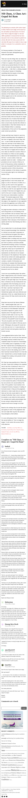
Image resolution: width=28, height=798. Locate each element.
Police (2, 775)
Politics (6, 775)
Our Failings (8, 741)
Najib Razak (8, 773)
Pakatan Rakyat (16, 773)
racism (10, 775)
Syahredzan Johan (13, 777)
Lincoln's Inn (12, 431)
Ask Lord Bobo (6, 755)
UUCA (11, 779)
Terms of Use (4, 794)
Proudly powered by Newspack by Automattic (10, 792)
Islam (23, 767)
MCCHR (3, 773)
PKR (25, 773)
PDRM (22, 773)
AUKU (12, 755)
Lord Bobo (8, 19)
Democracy (12, 760)
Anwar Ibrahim (21, 753)
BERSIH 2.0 (21, 758)
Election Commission (14, 762)
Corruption (6, 760)
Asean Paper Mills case (17, 427)
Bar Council (18, 755)
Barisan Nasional (7, 758)
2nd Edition (9, 427)
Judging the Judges (5, 431)
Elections (21, 762)
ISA (21, 767)
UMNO (19, 777)
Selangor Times (5, 777)
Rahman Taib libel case (6, 434)
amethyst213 (10, 650)
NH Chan (17, 431)
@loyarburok (15, 753)
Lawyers (3, 770)
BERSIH (16, 758)
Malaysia (15, 770)
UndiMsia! (5, 779)
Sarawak (24, 775)
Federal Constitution (8, 765)
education (9, 762)
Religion (21, 775)
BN (3, 760)
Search (23, 708)
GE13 (9, 767)
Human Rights (15, 767)
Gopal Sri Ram (10, 429)
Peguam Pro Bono (11, 743)
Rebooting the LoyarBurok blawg (16, 738)
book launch (3, 429)
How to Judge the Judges (18, 429)
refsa (13, 775)
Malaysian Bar (23, 770)
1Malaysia (9, 753)
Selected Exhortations (11, 10)
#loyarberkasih (4, 753)
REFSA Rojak (17, 775)
